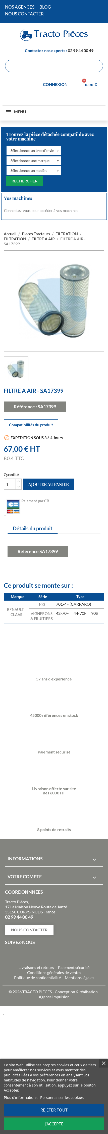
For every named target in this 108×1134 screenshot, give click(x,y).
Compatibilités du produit (31, 424)
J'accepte (54, 1124)
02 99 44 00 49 (80, 50)
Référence (28, 551)
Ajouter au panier (48, 484)
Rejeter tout (54, 1110)
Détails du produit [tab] (32, 528)
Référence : (25, 406)
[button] (34, 150)
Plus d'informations (20, 1097)
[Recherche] (96, 66)
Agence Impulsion (54, 996)
